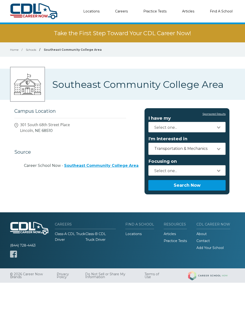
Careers (121, 11)
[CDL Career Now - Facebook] (13, 254)
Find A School (221, 11)
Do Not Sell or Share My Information (105, 275)
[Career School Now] (211, 275)
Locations (91, 11)
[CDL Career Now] (34, 11)
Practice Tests (155, 11)
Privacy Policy (63, 275)
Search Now (187, 185)
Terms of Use (152, 275)
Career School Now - (81, 165)
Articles (188, 11)
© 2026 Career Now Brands (26, 275)
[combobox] (187, 127)
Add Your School (210, 248)
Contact (203, 241)
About (201, 234)
